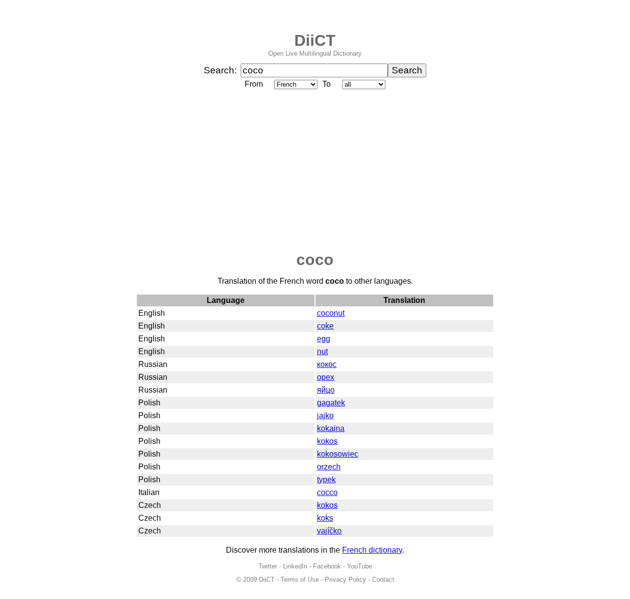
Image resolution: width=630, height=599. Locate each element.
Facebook (327, 566)
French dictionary (372, 550)
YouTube (359, 566)
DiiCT (315, 40)
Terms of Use (300, 579)
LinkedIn (295, 566)
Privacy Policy (345, 579)
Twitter (267, 566)
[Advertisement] (315, 171)
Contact (383, 579)
